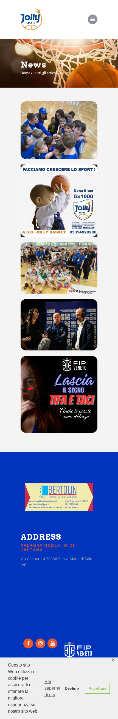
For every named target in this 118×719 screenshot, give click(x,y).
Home (25, 72)
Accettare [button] (97, 688)
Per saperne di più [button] (52, 688)
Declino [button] (72, 688)
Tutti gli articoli (45, 72)
